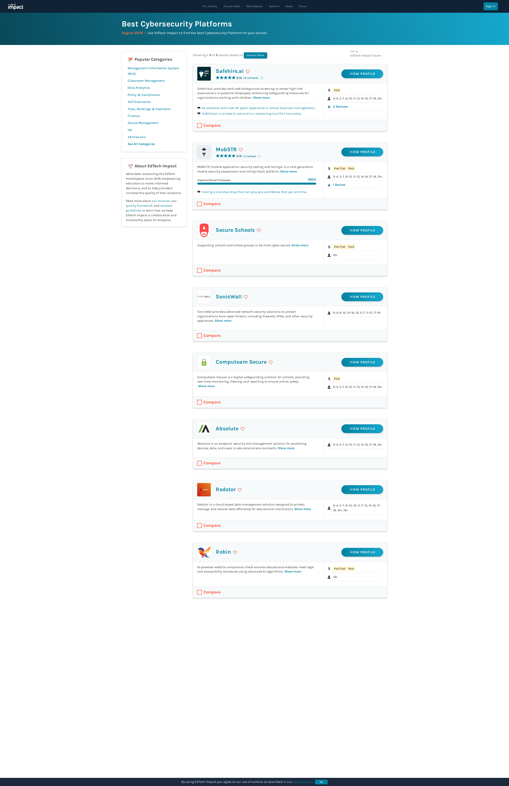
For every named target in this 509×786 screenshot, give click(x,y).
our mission (161, 201)
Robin (223, 552)
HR (130, 130)
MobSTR (226, 149)
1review (339, 185)
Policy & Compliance (144, 95)
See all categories (141, 144)
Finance (134, 116)
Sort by (354, 51)
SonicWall (229, 296)
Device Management (143, 123)
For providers (232, 6)
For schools (210, 6)
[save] (248, 72)
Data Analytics (139, 88)
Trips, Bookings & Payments (149, 109)
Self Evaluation (139, 102)
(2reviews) (250, 78)
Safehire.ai (230, 71)
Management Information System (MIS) (153, 70)
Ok (321, 781)
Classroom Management (146, 81)
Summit (274, 6)
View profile (363, 74)
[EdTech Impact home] (15, 6)
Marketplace (255, 6)
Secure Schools (235, 230)
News (289, 6)
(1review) (249, 156)
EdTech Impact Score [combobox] (365, 55)
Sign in (490, 6)
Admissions (137, 137)
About (302, 6)
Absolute (227, 428)
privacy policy (303, 782)
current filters (255, 55)
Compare (212, 125)
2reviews (340, 106)
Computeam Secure (241, 362)
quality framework (139, 205)
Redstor (226, 489)
